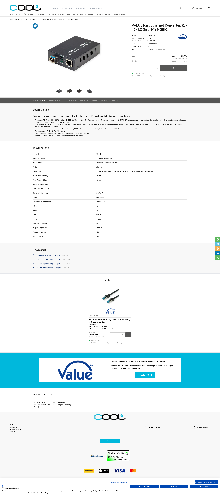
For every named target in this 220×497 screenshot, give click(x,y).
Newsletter (119, 14)
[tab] (59, 91)
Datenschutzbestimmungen (118, 482)
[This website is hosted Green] (118, 455)
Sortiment (15, 14)
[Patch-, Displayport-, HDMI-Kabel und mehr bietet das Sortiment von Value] (75, 370)
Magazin (40, 14)
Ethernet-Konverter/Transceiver (68, 19)
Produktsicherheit (109, 100)
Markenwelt (103, 14)
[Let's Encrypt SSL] (96, 456)
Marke (94, 100)
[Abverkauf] (217, 248)
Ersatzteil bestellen (83, 14)
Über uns (28, 14)
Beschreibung (39, 100)
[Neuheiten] (217, 239)
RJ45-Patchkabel (94, 315)
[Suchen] (180, 8)
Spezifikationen (55, 100)
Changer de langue (16, 2)
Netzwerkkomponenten (48, 19)
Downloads (71, 100)
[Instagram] (217, 257)
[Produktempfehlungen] (217, 244)
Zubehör (84, 100)
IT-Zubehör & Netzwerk (31, 19)
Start (11, 19)
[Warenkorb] (209, 8)
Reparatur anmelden (59, 14)
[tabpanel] (74, 54)
